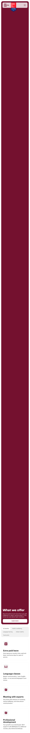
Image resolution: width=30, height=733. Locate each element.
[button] (24, 5)
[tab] (6, 628)
